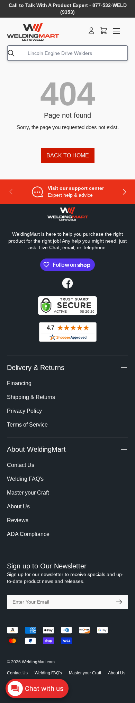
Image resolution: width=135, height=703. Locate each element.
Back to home (67, 155)
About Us (18, 506)
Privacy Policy (24, 411)
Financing (19, 383)
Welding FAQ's (25, 479)
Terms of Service (27, 425)
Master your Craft (28, 493)
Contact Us (20, 465)
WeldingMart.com (38, 662)
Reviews (17, 520)
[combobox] (67, 53)
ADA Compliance (28, 534)
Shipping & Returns (31, 397)
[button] (104, 30)
